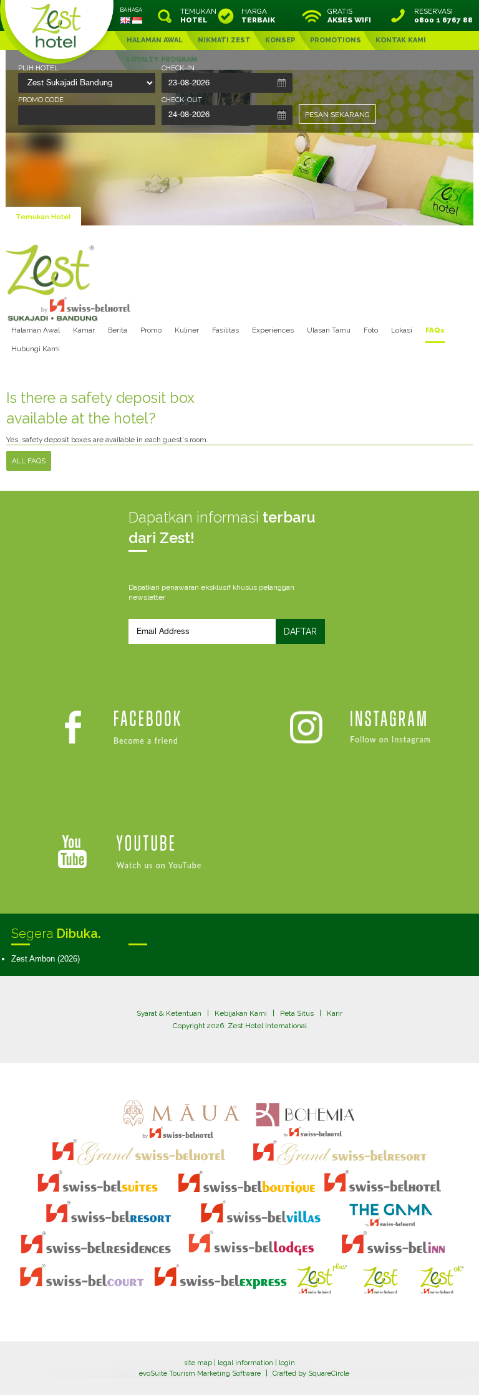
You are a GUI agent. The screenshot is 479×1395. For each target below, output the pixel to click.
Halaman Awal (35, 330)
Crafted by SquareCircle (311, 1373)
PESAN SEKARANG (337, 114)
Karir (334, 1013)
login (287, 1363)
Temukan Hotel (43, 216)
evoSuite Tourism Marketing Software (200, 1373)
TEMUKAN (197, 15)
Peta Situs (297, 1013)
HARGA (258, 15)
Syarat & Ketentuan (169, 1013)
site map (198, 1363)
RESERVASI (443, 15)
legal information (245, 1363)
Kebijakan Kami (241, 1013)
